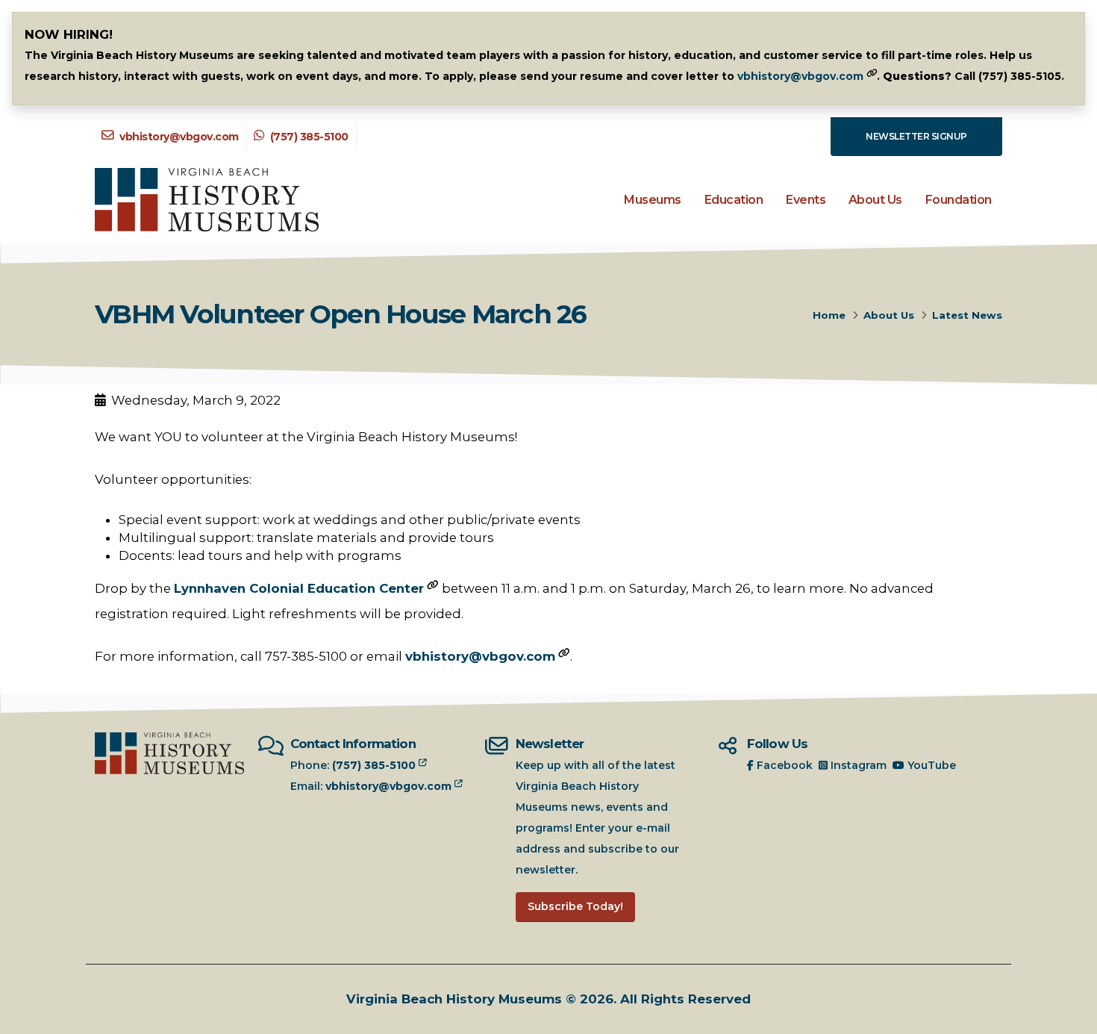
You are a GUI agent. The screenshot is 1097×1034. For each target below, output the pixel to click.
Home (829, 315)
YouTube (930, 765)
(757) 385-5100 (308, 136)
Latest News (967, 315)
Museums (652, 200)
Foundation (958, 200)
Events (805, 200)
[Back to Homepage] (207, 199)
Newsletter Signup (916, 136)
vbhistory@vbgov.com (800, 76)
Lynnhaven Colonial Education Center (299, 588)
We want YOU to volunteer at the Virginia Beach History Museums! (306, 436)
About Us (875, 200)
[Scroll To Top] (1071, 1017)
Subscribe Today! (575, 906)
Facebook (783, 765)
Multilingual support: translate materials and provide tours (306, 537)
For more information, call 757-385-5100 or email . (333, 656)
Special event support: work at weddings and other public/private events (350, 519)
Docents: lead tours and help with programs (260, 555)
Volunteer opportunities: (173, 479)
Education (733, 200)
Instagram (857, 765)
